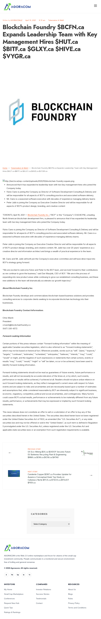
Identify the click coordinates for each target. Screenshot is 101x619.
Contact (39, 603)
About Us (72, 589)
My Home (8, 589)
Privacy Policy (74, 603)
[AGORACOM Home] (16, 547)
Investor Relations (43, 589)
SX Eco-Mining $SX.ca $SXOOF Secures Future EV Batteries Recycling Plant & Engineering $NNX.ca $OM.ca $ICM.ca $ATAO (49, 453)
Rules (70, 598)
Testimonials (41, 598)
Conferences (9, 598)
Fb (12, 575)
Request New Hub (11, 603)
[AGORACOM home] (17, 6)
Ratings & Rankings (12, 612)
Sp (18, 575)
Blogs (70, 594)
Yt (29, 575)
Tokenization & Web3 (56, 20)
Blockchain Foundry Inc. (39, 215)
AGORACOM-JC (16, 20)
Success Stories (42, 594)
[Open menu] (95, 5)
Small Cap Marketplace (13, 594)
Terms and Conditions (77, 608)
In (23, 575)
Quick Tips (8, 608)
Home (5, 168)
